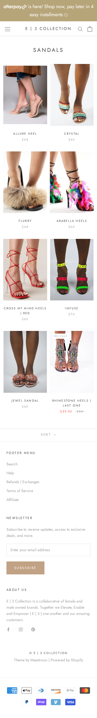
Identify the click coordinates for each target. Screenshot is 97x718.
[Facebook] (8, 629)
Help (10, 473)
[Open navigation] (7, 29)
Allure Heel (25, 133)
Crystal (71, 133)
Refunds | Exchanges (22, 482)
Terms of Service (19, 490)
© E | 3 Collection (48, 653)
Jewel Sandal (25, 400)
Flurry (25, 221)
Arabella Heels (72, 221)
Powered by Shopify (67, 660)
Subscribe (25, 567)
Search (12, 464)
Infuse (71, 308)
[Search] (80, 28)
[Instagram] (21, 629)
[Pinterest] (33, 629)
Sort (47, 434)
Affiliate (12, 499)
